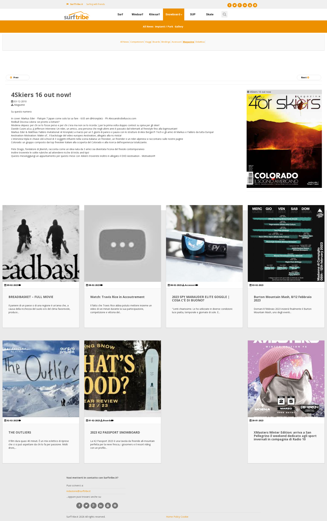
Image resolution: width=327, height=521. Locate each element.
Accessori (177, 41)
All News (148, 26)
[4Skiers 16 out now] (284, 141)
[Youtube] (250, 5)
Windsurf (137, 14)
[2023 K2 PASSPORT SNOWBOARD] (122, 378)
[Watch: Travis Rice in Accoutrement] (122, 243)
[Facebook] (229, 5)
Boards (156, 41)
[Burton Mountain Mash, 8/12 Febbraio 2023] (286, 243)
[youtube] (108, 506)
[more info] (78, 13)
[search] (224, 13)
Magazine (188, 41)
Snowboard (173, 14)
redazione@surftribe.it (78, 491)
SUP (193, 14)
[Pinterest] (255, 5)
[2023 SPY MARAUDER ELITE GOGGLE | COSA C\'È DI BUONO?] (204, 243)
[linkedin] (101, 506)
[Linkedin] (245, 5)
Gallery (179, 26)
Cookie (184, 516)
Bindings (165, 41)
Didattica (200, 41)
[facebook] (79, 506)
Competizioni (137, 41)
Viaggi (148, 41)
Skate (210, 14)
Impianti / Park (164, 26)
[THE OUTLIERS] (41, 378)
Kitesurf (154, 14)
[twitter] (86, 506)
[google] (94, 506)
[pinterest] (115, 506)
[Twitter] (234, 5)
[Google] (240, 5)
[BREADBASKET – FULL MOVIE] (41, 243)
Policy (177, 516)
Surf (120, 14)
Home (169, 516)
